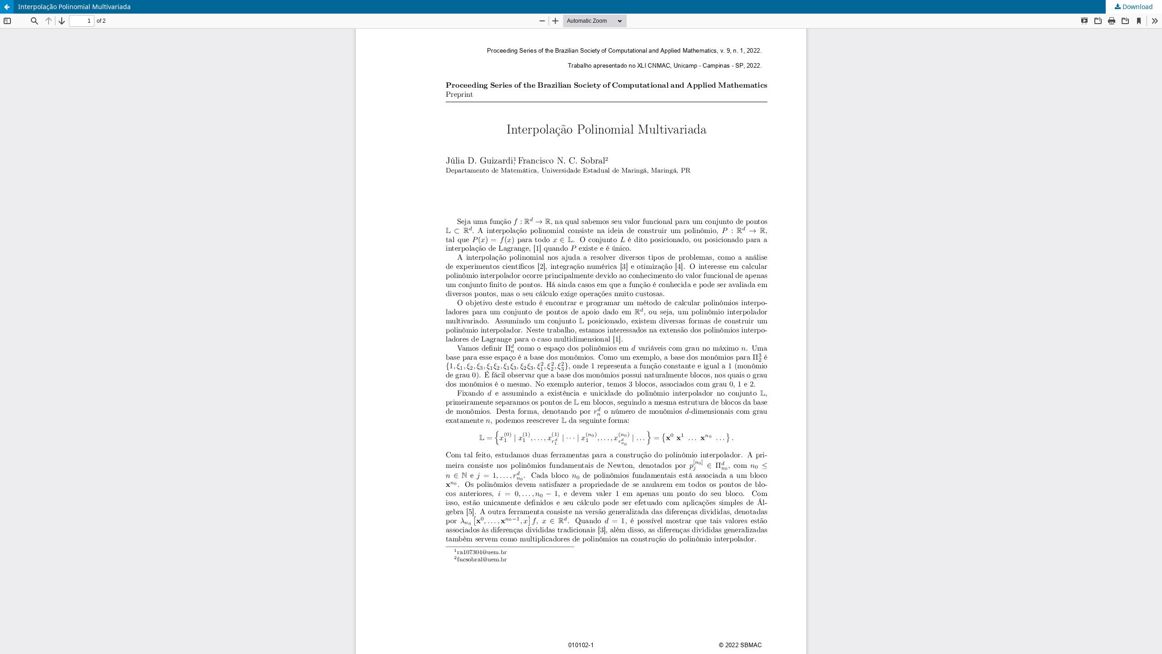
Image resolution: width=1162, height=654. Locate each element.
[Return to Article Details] (7, 7)
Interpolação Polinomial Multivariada (74, 6)
